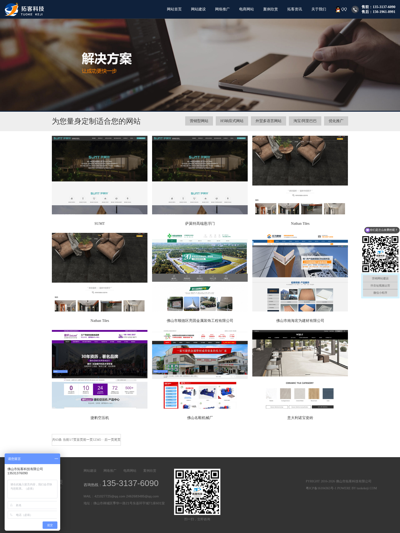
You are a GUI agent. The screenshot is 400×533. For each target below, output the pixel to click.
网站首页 (174, 9)
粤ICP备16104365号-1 (321, 488)
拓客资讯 (294, 9)
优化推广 (336, 121)
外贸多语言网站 (268, 121)
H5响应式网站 (232, 121)
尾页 (117, 439)
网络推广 (222, 9)
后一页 (109, 439)
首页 (80, 439)
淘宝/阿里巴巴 (305, 121)
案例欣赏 (270, 9)
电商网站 (246, 9)
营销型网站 (199, 121)
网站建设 (198, 9)
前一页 (88, 439)
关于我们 (318, 9)
